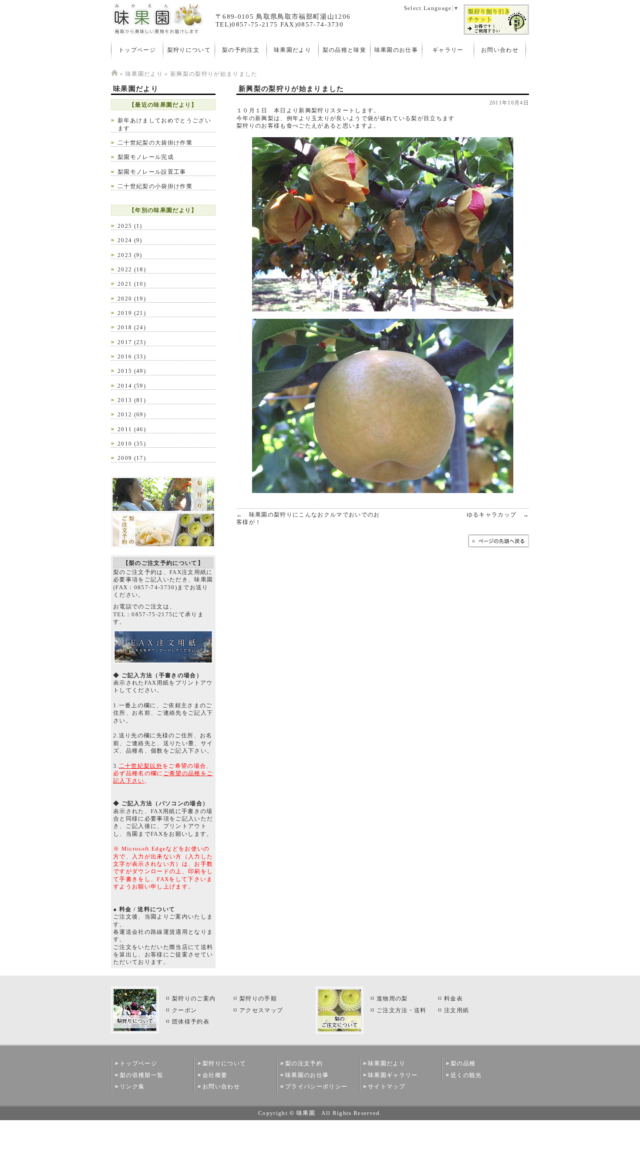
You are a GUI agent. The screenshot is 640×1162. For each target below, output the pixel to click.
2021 (125, 283)
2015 (125, 371)
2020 (125, 298)
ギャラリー (448, 50)
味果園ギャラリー (393, 1075)
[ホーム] (114, 74)
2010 (125, 443)
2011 (125, 429)
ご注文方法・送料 (402, 1010)
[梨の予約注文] (163, 545)
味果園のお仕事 (396, 50)
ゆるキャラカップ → (498, 514)
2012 (125, 414)
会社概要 (214, 1075)
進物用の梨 (392, 998)
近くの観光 (466, 1075)
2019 (125, 313)
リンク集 (132, 1086)
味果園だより (292, 50)
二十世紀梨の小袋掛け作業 (155, 186)
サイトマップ (386, 1086)
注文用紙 (456, 1010)
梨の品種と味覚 (344, 50)
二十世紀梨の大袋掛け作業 (155, 142)
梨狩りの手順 (258, 998)
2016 (125, 356)
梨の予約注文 (240, 50)
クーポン (184, 1010)
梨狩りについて (189, 50)
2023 (125, 255)
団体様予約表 (190, 1021)
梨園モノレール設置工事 (152, 172)
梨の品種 (463, 1063)
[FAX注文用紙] (163, 662)
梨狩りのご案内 (194, 998)
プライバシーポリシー (316, 1086)
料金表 (453, 998)
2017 (125, 342)
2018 (125, 327)
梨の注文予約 (304, 1063)
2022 (125, 269)
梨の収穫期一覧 (141, 1075)
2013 (125, 400)
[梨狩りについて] (163, 510)
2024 (125, 240)
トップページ (137, 50)
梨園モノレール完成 (146, 157)
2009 (125, 458)
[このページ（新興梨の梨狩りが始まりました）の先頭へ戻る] (498, 545)
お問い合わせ (500, 50)
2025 (125, 226)
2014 (125, 385)
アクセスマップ (261, 1010)
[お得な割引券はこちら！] (496, 33)
